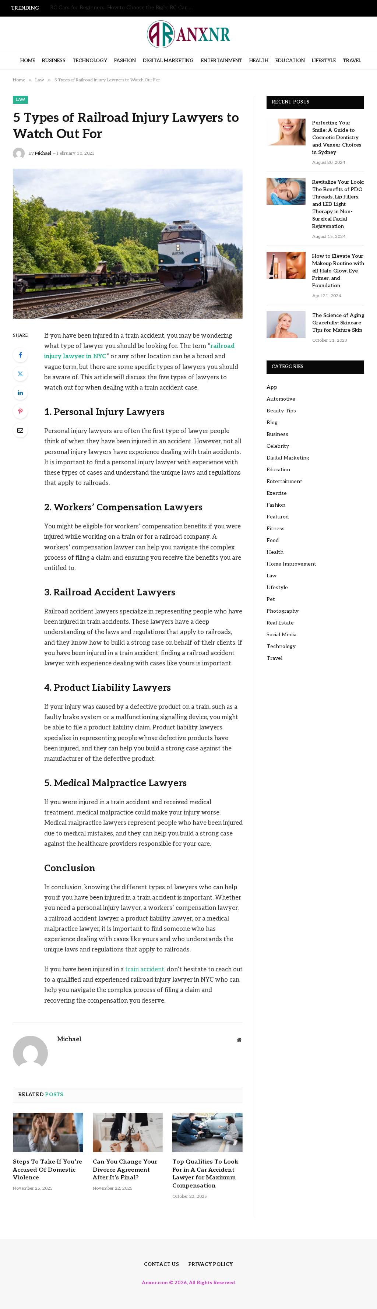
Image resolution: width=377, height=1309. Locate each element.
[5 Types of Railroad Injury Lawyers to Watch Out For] (128, 244)
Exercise (277, 493)
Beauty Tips (281, 411)
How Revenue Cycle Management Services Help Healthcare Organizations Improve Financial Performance (123, 8)
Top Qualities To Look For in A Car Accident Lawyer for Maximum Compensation (205, 1173)
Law (20, 99)
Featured (278, 517)
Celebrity (278, 446)
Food (273, 540)
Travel (352, 61)
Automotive (281, 399)
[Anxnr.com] (188, 34)
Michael (43, 153)
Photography (283, 611)
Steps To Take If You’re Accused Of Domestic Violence (47, 1170)
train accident (144, 969)
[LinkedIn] (20, 392)
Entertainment (221, 61)
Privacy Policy (210, 1264)
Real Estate (280, 623)
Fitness (276, 528)
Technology (90, 61)
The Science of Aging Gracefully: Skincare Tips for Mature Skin (338, 322)
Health (258, 61)
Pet (271, 599)
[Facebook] (20, 355)
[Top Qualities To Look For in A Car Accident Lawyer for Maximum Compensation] (207, 1132)
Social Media (281, 634)
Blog (272, 422)
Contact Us (161, 1264)
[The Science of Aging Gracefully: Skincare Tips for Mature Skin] (286, 324)
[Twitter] (20, 373)
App (272, 387)
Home (27, 61)
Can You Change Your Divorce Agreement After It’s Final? (125, 1170)
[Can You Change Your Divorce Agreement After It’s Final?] (128, 1132)
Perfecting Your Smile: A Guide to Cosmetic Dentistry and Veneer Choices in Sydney (336, 137)
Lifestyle (324, 61)
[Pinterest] (20, 411)
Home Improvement (291, 564)
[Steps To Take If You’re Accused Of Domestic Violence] (48, 1132)
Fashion (125, 61)
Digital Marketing (168, 61)
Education (290, 61)
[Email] (20, 430)
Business (54, 61)
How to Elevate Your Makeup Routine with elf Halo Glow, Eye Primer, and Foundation (338, 271)
